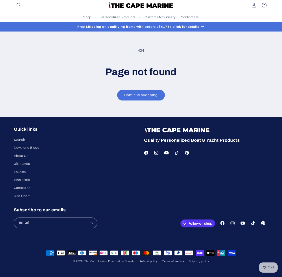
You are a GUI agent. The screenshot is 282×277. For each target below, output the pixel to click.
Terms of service (173, 261)
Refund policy (148, 261)
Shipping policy (199, 261)
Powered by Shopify (121, 261)
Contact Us (23, 188)
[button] (19, 5)
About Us (21, 156)
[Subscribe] (92, 222)
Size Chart (22, 196)
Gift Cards (22, 164)
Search (19, 139)
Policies (20, 172)
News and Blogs (26, 148)
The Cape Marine (95, 261)
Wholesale (22, 180)
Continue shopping (141, 95)
